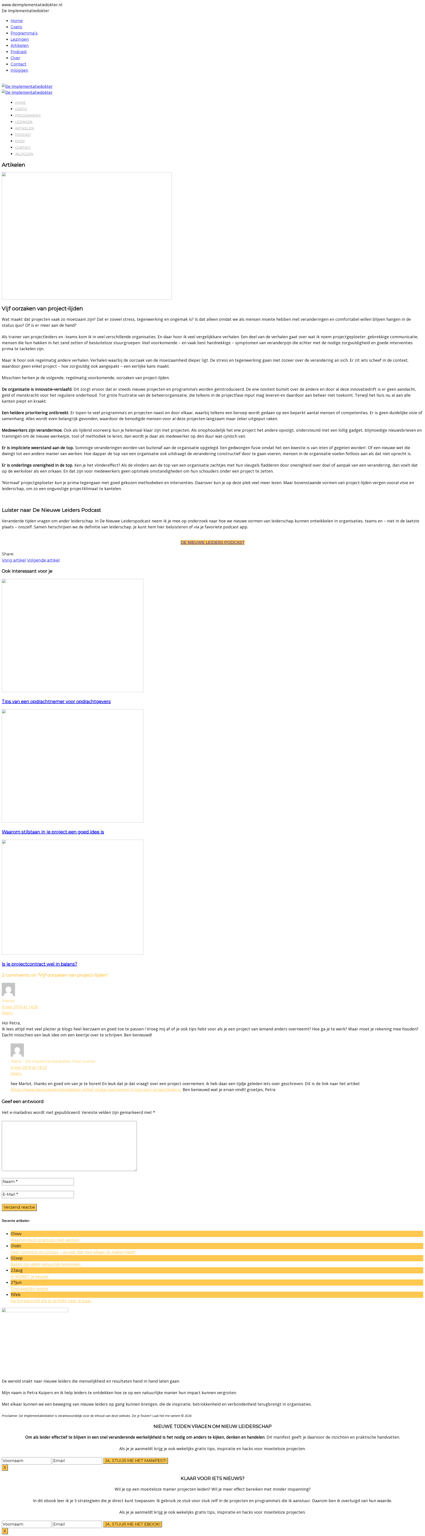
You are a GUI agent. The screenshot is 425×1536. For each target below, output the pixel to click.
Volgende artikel (43, 560)
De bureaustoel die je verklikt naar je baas (51, 1300)
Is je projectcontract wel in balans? (39, 964)
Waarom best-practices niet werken (45, 1239)
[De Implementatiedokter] (27, 86)
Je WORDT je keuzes (29, 1276)
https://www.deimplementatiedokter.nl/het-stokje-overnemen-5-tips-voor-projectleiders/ (96, 1089)
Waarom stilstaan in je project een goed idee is (53, 832)
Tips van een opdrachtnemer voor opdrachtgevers (56, 701)
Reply (7, 1012)
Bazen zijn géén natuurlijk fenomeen (45, 1264)
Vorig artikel (14, 560)
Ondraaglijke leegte (29, 1288)
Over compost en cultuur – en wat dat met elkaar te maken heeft (73, 1252)
